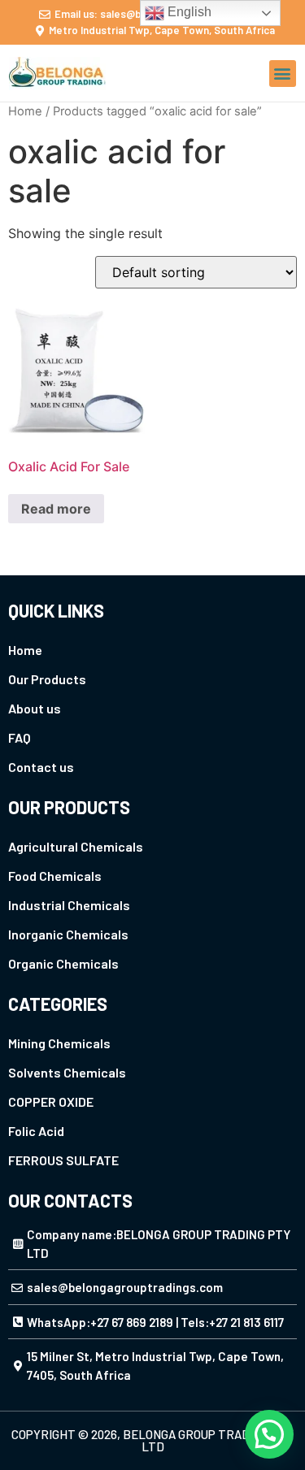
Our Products (47, 679)
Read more (56, 509)
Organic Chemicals (63, 963)
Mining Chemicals (59, 1043)
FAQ (19, 737)
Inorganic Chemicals (68, 934)
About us (34, 708)
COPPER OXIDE (51, 1101)
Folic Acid (36, 1130)
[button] (282, 73)
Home (25, 111)
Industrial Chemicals (69, 905)
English (187, 12)
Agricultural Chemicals (75, 846)
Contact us (41, 766)
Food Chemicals (55, 875)
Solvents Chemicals (67, 1072)
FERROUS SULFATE (63, 1160)
